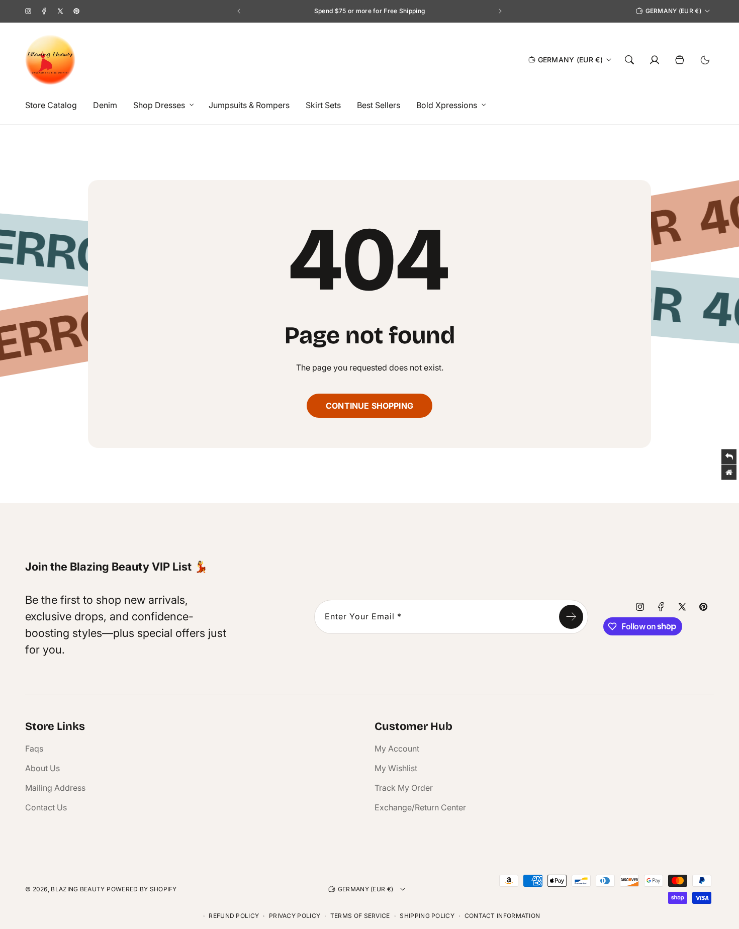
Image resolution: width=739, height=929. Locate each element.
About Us (42, 768)
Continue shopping (369, 406)
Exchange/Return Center (420, 807)
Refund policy (234, 915)
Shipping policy (427, 915)
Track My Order (404, 788)
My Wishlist (396, 768)
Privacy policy (294, 915)
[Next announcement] (500, 11)
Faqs (34, 749)
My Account (397, 749)
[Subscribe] (571, 617)
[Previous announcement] (239, 11)
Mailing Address (55, 788)
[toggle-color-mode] (705, 60)
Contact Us (46, 807)
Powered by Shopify (141, 889)
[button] (161, 105)
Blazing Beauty (78, 889)
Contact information (502, 915)
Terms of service (360, 915)
